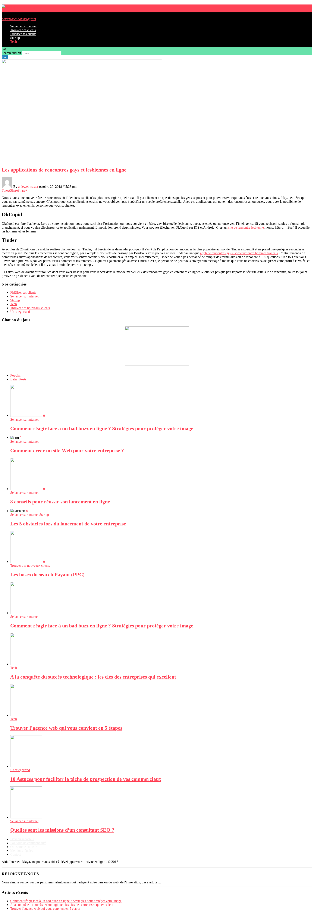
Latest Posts (18, 379)
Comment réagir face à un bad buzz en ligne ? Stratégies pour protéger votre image (101, 428)
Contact (15, 854)
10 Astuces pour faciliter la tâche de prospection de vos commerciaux (85, 779)
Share (14, 190)
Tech (13, 41)
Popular (15, 375)
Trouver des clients (23, 30)
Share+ (22, 190)
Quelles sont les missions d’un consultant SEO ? (62, 830)
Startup (15, 38)
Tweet (6, 190)
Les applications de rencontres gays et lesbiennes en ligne (64, 170)
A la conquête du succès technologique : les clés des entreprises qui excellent (93, 677)
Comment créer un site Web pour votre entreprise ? (67, 450)
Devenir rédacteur (22, 839)
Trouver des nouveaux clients (30, 308)
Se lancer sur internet (24, 296)
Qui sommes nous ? (23, 847)
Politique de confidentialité (28, 843)
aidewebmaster (28, 186)
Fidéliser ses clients (23, 34)
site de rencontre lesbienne (246, 227)
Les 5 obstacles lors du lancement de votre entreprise (68, 524)
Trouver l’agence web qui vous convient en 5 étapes (66, 728)
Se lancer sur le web (23, 26)
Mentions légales (21, 850)
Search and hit (11, 53)
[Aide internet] (23, 8)
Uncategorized (20, 312)
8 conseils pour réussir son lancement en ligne (60, 501)
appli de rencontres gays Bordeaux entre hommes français (239, 253)
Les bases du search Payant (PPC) (47, 574)
